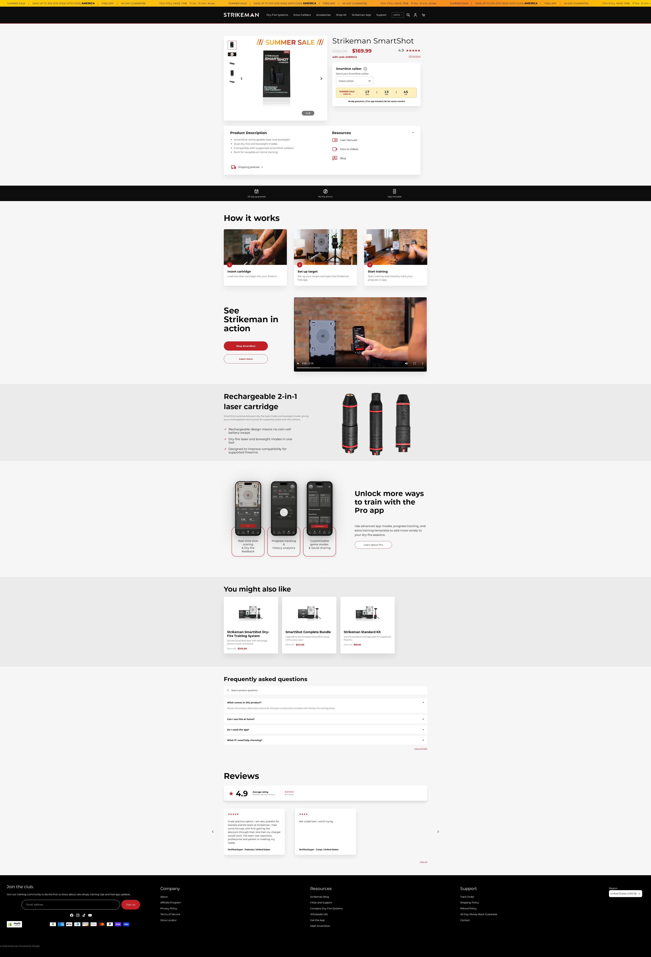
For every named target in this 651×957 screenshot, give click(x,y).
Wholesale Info (319, 914)
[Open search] (408, 15)
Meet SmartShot (320, 925)
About (164, 896)
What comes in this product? (325, 702)
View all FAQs (421, 748)
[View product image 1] (232, 45)
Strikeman (13, 946)
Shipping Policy (469, 902)
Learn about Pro (373, 544)
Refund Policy (468, 908)
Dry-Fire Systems (277, 14)
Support (381, 14)
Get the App (317, 920)
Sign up (130, 904)
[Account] (415, 15)
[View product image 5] (232, 82)
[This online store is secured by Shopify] (14, 924)
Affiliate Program (170, 902)
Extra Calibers (302, 14)
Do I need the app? (325, 729)
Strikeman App (361, 14)
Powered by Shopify (29, 946)
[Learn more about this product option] (365, 69)
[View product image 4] (232, 72)
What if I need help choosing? (325, 740)
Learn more (246, 358)
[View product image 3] (232, 63)
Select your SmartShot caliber (352, 73)
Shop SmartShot (245, 345)
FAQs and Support (321, 902)
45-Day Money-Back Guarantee (478, 914)
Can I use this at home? (325, 719)
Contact (465, 920)
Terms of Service (170, 914)
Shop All (341, 14)
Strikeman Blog (319, 896)
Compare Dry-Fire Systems (326, 908)
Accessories (323, 14)
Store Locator (168, 920)
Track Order (467, 896)
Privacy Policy (168, 908)
